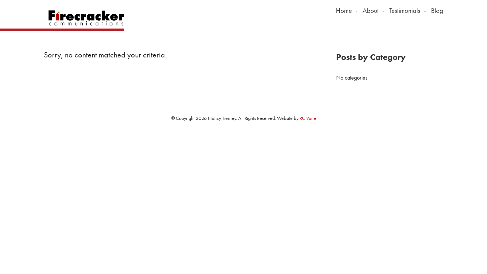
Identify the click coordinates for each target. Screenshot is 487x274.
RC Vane (307, 118)
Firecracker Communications (84, 18)
